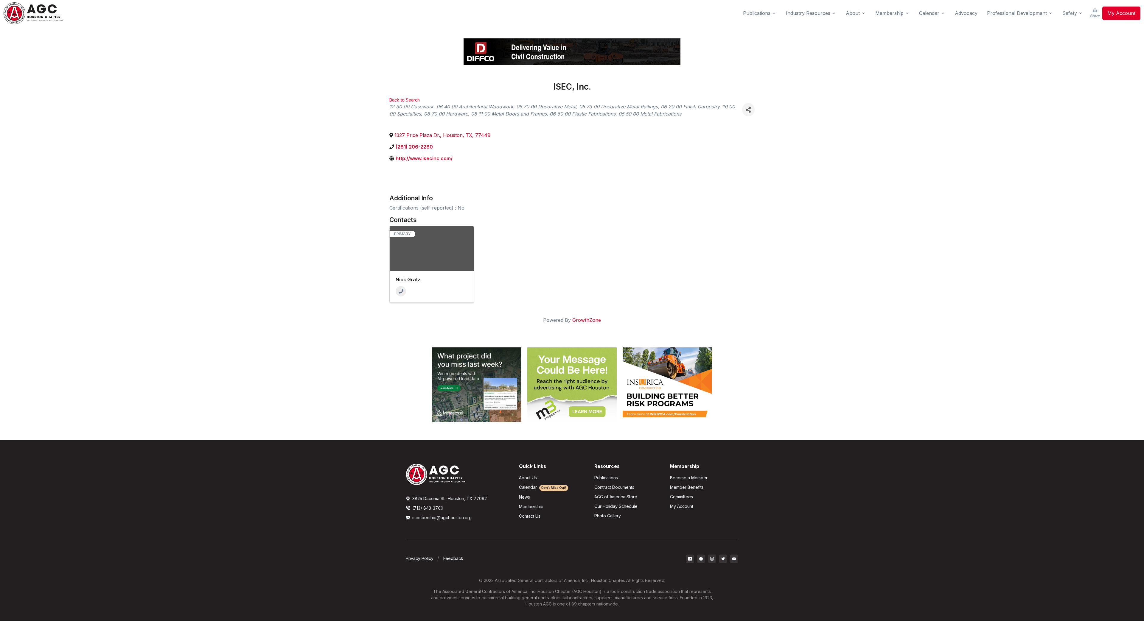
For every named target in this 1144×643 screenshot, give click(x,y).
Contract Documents (614, 487)
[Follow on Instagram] (712, 559)
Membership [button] (889, 13)
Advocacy (966, 13)
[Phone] (401, 291)
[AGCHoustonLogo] (435, 473)
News (524, 497)
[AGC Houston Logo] (33, 13)
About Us (528, 477)
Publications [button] (756, 13)
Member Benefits (687, 487)
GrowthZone (586, 320)
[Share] (748, 109)
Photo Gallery (607, 515)
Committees (681, 496)
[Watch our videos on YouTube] (734, 559)
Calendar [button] (929, 13)
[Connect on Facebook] (701, 559)
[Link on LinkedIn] (690, 559)
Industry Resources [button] (808, 13)
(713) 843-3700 (427, 508)
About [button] (853, 13)
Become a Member (689, 477)
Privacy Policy (419, 558)
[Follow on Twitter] (723, 559)
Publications (606, 477)
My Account (1121, 13)
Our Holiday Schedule (616, 506)
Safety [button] (1069, 13)
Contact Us (529, 516)
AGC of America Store (615, 496)
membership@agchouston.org (442, 517)
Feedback (453, 558)
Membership (531, 506)
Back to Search (404, 99)
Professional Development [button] (1017, 13)
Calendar (542, 487)
